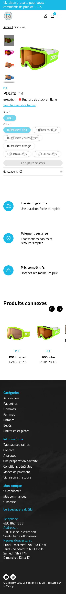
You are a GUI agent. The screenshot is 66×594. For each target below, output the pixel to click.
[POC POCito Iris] (48, 333)
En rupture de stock (33, 163)
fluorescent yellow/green (22, 138)
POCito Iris (48, 357)
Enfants (8, 420)
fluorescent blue (46, 130)
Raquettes (10, 404)
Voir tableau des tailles (19, 105)
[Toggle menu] (59, 15)
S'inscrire (9, 502)
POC (5, 88)
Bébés (7, 425)
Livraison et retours (17, 477)
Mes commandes (14, 497)
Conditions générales (17, 467)
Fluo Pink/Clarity (17, 154)
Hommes (9, 409)
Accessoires (11, 398)
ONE (9, 118)
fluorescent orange (19, 146)
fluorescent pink (17, 130)
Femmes (9, 415)
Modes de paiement (16, 472)
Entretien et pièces (16, 431)
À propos (9, 456)
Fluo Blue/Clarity (47, 154)
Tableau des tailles (16, 445)
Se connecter (12, 491)
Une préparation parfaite (20, 461)
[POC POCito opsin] (17, 333)
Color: (7, 124)
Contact (8, 450)
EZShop (8, 586)
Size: (6, 112)
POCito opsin (17, 357)
